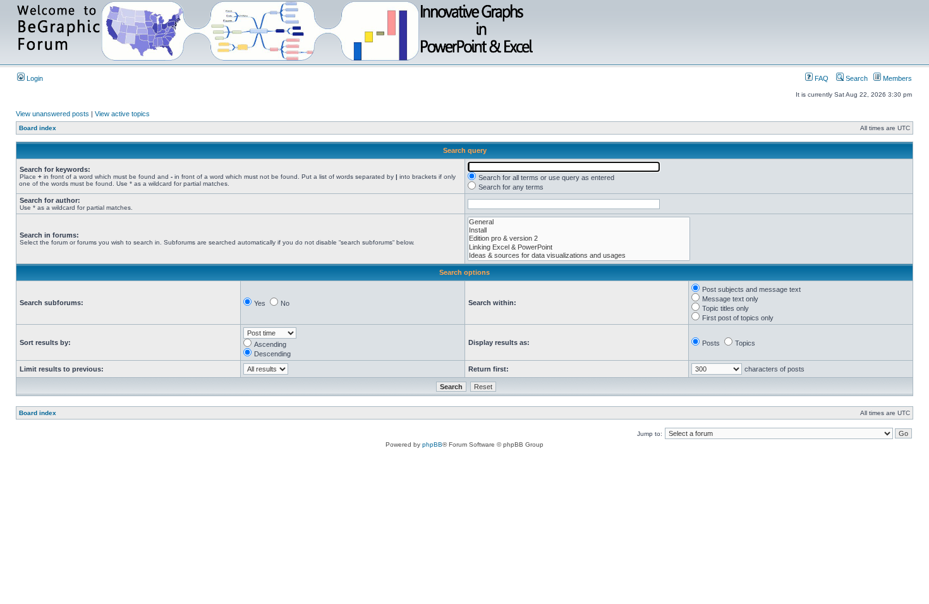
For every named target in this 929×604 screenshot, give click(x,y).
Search (856, 78)
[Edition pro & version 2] (579, 238)
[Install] (579, 230)
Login (34, 78)
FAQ (821, 78)
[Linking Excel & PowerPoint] (579, 247)
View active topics (122, 114)
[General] (579, 222)
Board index (37, 127)
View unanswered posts (52, 114)
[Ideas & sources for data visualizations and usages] (579, 255)
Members (896, 78)
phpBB (432, 444)
